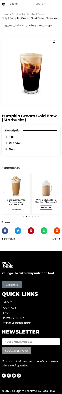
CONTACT (9, 307)
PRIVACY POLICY (13, 318)
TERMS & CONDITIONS (17, 323)
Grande (14, 143)
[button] (54, 42)
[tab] (31, 137)
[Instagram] (9, 375)
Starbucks (18, 14)
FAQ (5, 313)
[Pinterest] (19, 375)
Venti (12, 149)
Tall (11, 137)
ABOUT (7, 302)
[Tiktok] (4, 375)
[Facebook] (14, 375)
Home (5, 14)
